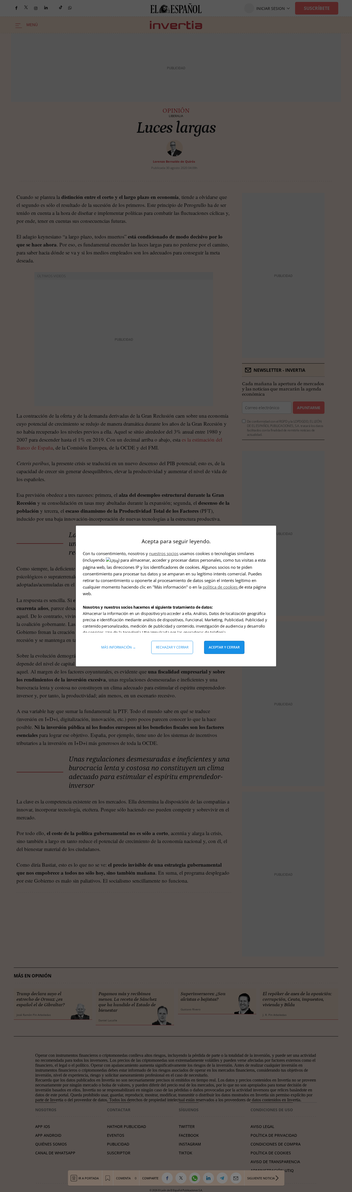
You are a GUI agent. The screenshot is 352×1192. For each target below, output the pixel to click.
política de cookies (221, 587)
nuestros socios (163, 553)
